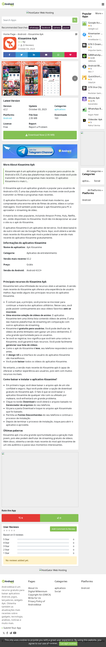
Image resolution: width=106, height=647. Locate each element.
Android (22, 34)
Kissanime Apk (35, 34)
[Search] (74, 20)
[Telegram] (10, 632)
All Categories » (95, 171)
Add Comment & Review (63, 528)
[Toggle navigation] (103, 4)
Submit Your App (12, 627)
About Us (33, 588)
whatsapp (34, 27)
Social (97, 180)
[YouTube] (14, 632)
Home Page (9, 34)
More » (99, 13)
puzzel (66, 27)
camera (56, 27)
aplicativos (60, 109)
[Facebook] (6, 632)
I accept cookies (68, 643)
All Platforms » (95, 190)
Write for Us (34, 597)
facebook (46, 27)
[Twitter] (4, 633)
